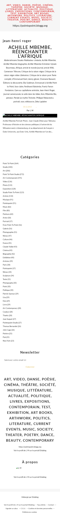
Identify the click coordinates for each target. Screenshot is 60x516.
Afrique (19, 68)
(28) (12, 308)
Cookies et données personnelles (40, 508)
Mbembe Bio (50, 94)
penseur (9, 98)
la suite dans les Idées (31, 94)
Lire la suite (30, 137)
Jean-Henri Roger (47, 90)
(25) (7, 334)
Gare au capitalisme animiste (27, 90)
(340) (7, 167)
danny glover (33, 79)
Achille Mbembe (49, 60)
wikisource (29, 102)
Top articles (41, 505)
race (22, 102)
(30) (9, 283)
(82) (7, 207)
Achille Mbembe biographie (15, 64)
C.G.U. (23, 508)
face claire (19, 87)
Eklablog (35, 497)
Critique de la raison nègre (32, 72)
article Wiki (49, 68)
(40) (8, 258)
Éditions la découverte (12, 83)
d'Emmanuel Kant (19, 79)
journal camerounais (12, 94)
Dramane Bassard (47, 79)
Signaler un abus (12, 508)
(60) (8, 214)
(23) (8, 341)
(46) (7, 240)
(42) (9, 254)
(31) (7, 279)
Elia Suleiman (28, 83)
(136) (7, 182)
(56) (12, 225)
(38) (6, 265)
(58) (7, 218)
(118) (8, 196)
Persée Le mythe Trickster (24, 98)
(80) (6, 211)
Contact (51, 505)
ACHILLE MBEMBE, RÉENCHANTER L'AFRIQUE (30, 52)
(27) (9, 319)
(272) (13, 174)
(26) (12, 326)
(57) (7, 221)
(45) (7, 243)
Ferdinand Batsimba (32, 87)
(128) (9, 189)
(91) (8, 200)
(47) (7, 236)
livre (42, 94)
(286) (6, 171)
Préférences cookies (29, 512)
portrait (16, 102)
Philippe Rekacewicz (44, 98)
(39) (8, 261)
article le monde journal (33, 68)
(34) (7, 272)
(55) (10, 232)
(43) (10, 247)
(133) (7, 185)
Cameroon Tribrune (12, 72)
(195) (12, 178)
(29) (10, 294)
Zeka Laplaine (41, 102)
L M (27, 451)
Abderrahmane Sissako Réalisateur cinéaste (22, 60)
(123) (13, 192)
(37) (9, 268)
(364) (10, 164)
